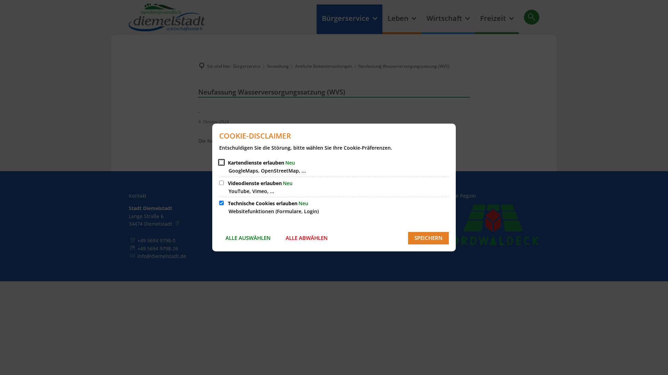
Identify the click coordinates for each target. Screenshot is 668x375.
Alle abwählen (307, 237)
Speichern (428, 237)
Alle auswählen (248, 237)
